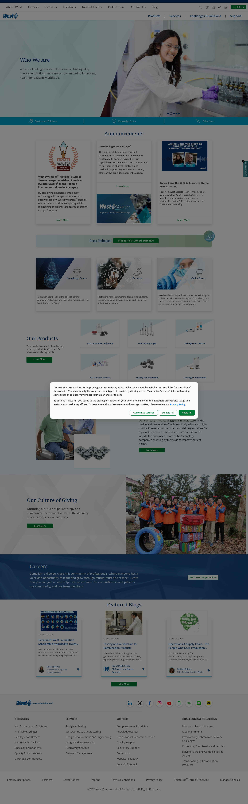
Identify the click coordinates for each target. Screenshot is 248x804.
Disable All (168, 412)
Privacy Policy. (178, 404)
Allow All (187, 412)
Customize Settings (143, 412)
